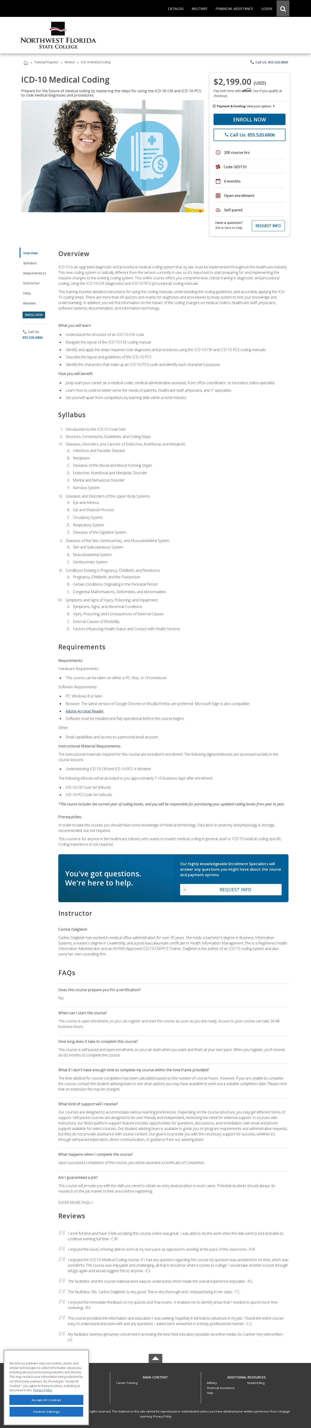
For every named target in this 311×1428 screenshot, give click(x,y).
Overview (30, 253)
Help (210, 1393)
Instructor (31, 283)
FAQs (27, 293)
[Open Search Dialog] (283, 8)
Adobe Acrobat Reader (85, 711)
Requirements (34, 273)
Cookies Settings (46, 1412)
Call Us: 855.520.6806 (269, 62)
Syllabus (30, 263)
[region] (46, 1387)
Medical (70, 62)
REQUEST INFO (268, 225)
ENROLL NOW (249, 119)
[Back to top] (155, 1376)
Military (212, 1383)
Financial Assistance (221, 1388)
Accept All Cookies (46, 1400)
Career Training (127, 1383)
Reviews (29, 303)
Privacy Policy (162, 1416)
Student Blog (256, 1383)
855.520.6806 (33, 337)
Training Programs (46, 62)
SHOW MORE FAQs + (75, 1202)
